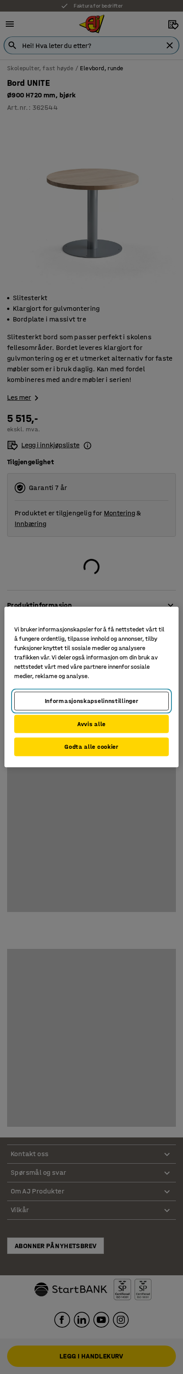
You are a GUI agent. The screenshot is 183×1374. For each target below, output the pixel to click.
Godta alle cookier (91, 747)
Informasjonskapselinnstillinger (92, 701)
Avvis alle (91, 723)
